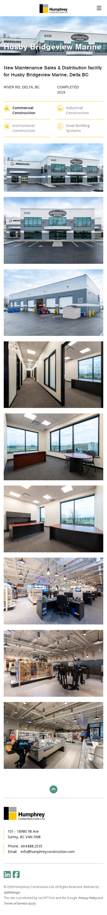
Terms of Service (15, 903)
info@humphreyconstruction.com (48, 851)
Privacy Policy (87, 898)
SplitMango (12, 892)
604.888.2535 (31, 846)
